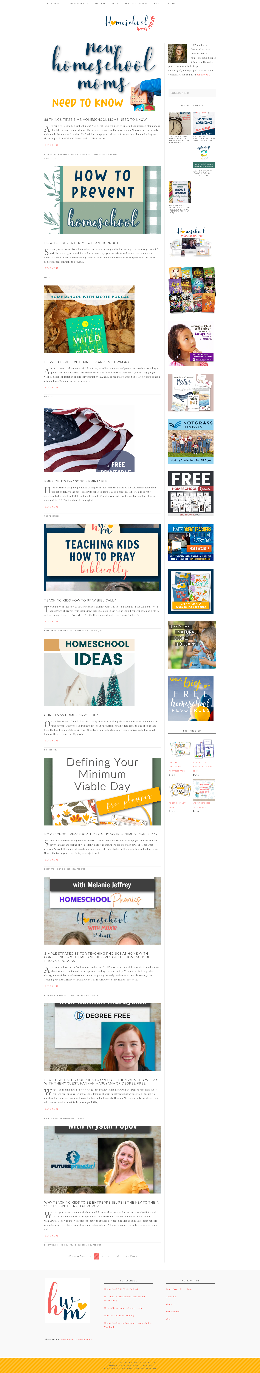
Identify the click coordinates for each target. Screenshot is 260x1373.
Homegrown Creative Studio (141, 1368)
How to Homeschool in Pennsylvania (123, 1308)
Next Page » (131, 1256)
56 (118, 1256)
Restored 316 (148, 1362)
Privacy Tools (67, 1339)
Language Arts (83, 995)
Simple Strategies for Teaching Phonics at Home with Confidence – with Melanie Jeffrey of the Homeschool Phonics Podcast (97, 957)
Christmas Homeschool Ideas (72, 715)
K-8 (55, 159)
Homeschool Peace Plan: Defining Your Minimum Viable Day (101, 834)
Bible (47, 631)
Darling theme (131, 1362)
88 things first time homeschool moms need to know (95, 119)
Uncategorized (52, 516)
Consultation (173, 1311)
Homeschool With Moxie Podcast (121, 1289)
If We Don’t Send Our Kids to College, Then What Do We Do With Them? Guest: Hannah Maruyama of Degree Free (100, 1081)
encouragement (65, 154)
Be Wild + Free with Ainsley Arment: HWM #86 (87, 362)
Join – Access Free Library (180, 1289)
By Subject (49, 154)
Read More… (203, 74)
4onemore (130, 23)
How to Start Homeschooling (119, 1315)
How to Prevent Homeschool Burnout (81, 243)
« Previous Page (76, 1256)
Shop (168, 1319)
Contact (170, 1304)
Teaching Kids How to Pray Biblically (80, 600)
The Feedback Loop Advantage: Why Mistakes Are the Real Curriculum (202, 173)
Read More (52, 145)
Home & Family (76, 631)
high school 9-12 (83, 154)
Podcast (48, 278)
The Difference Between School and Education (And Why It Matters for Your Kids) (179, 209)
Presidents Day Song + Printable (75, 481)
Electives (49, 1245)
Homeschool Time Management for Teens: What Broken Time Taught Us (179, 139)
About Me (171, 1296)
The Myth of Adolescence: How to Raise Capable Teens (204, 138)
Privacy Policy (85, 1339)
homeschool (99, 154)
